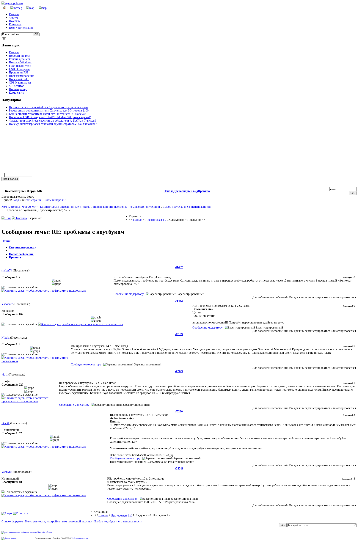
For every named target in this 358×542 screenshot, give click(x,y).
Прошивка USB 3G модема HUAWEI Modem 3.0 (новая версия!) (50, 117)
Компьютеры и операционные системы (65, 206)
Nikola (5, 337)
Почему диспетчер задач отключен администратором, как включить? (53, 123)
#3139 (179, 334)
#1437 (179, 267)
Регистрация (33, 200)
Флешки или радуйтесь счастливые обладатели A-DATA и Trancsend (52, 120)
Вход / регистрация (21, 27)
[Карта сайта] (29, 8)
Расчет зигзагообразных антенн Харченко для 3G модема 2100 (49, 110)
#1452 (179, 300)
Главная (14, 14)
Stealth (5, 423)
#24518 (179, 468)
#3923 (179, 371)
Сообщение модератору (129, 294)
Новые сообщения (21, 254)
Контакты (15, 24)
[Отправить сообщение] (15, 8)
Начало (168, 191)
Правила (204, 191)
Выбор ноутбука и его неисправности (187, 206)
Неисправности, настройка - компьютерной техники (126, 206)
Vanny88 (6, 471)
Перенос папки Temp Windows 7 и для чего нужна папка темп (48, 107)
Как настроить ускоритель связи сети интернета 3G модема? (47, 113)
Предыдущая (153, 219)
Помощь (14, 21)
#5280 (179, 411)
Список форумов (12, 521)
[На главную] (12, 3)
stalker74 (6, 270)
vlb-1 (4, 374)
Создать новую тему (22, 247)
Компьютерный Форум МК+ (19, 206)
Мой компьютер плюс (79, 538)
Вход (16, 200)
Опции (5, 241)
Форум (13, 17)
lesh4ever (7, 304)
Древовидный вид (185, 191)
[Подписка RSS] (41, 8)
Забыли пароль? (55, 200)
